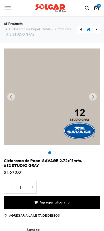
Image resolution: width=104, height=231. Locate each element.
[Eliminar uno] (8, 187)
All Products (13, 23)
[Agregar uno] (32, 187)
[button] (11, 97)
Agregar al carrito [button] (55, 202)
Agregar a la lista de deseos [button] (34, 215)
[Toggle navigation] (7, 8)
